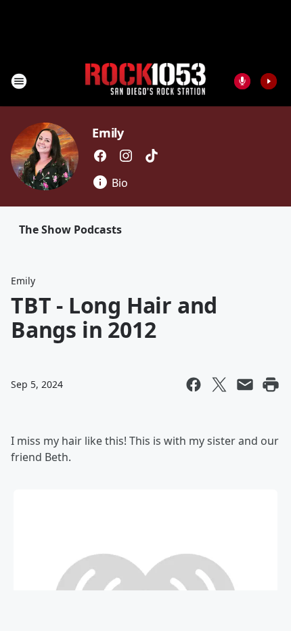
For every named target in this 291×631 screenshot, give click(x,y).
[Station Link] (145, 81)
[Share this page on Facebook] (193, 384)
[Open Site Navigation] (19, 81)
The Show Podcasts (70, 229)
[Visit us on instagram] (126, 156)
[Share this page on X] (219, 384)
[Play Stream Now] (269, 81)
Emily (108, 133)
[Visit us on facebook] (100, 156)
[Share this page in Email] (245, 384)
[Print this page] (270, 384)
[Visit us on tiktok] (151, 156)
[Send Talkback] (242, 81)
